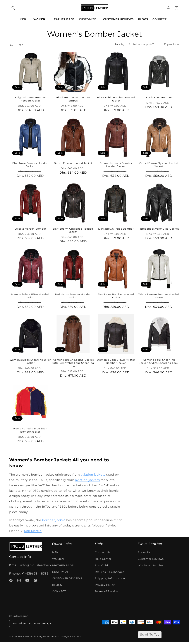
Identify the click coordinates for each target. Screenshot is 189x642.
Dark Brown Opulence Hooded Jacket (73, 230)
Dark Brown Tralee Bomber (115, 228)
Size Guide (102, 565)
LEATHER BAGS (63, 565)
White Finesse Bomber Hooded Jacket (158, 296)
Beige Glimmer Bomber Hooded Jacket (30, 99)
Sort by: (119, 44)
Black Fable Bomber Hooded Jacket (116, 99)
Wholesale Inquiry (150, 565)
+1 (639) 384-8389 (35, 573)
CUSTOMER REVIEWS (67, 578)
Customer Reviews (151, 558)
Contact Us (102, 552)
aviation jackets (93, 474)
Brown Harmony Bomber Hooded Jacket (116, 165)
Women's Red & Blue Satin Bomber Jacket (30, 430)
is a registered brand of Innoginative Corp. (57, 636)
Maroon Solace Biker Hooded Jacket (30, 296)
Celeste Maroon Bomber (30, 228)
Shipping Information (110, 578)
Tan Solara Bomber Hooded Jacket (116, 296)
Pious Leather (26, 636)
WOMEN (39, 19)
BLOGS (57, 585)
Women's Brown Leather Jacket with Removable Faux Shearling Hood (73, 362)
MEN (23, 19)
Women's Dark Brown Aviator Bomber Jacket (116, 361)
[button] (13, 8)
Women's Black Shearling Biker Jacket (30, 361)
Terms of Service (106, 591)
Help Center (103, 558)
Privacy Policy (105, 585)
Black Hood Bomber (158, 97)
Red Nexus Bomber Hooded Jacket (73, 296)
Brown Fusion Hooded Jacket (73, 163)
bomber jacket (53, 520)
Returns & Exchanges (109, 572)
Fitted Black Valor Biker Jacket (159, 228)
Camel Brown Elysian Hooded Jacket (158, 165)
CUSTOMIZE (87, 19)
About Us (144, 552)
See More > (33, 531)
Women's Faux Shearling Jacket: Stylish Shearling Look (158, 361)
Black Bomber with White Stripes (73, 99)
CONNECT (159, 19)
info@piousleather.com (38, 565)
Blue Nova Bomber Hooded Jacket (30, 165)
